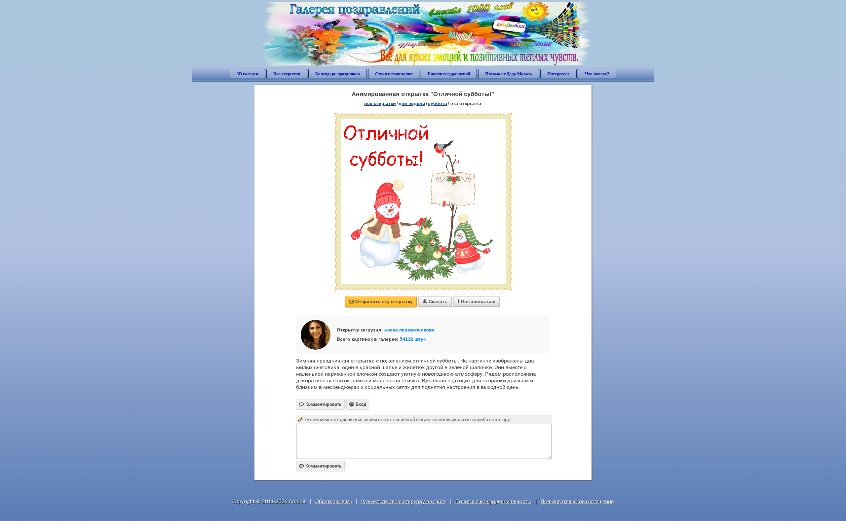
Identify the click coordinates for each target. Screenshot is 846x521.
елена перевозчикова (409, 329)
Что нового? (597, 73)
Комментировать (320, 466)
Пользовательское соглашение (577, 501)
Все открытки (286, 73)
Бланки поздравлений (449, 73)
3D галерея (247, 73)
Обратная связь (333, 501)
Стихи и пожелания (393, 73)
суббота (437, 103)
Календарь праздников (337, 73)
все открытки (380, 103)
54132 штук (413, 339)
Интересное (558, 73)
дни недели (412, 103)
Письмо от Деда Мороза (508, 73)
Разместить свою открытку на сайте (403, 501)
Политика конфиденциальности (493, 501)
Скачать (435, 301)
